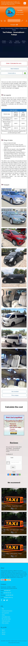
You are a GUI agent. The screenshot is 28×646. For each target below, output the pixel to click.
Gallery (3, 614)
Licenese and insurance (7, 610)
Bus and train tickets (6, 618)
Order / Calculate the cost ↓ (14, 63)
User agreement (5, 612)
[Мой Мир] (12, 474)
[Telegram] (16, 474)
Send (13, 467)
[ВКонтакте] (8, 474)
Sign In (3, 630)
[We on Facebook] (1, 600)
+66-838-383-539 (7, 592)
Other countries (5, 622)
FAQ (3, 608)
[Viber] (18, 474)
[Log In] (11, 459)
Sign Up (3, 632)
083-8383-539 (7, 590)
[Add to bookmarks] (16, 508)
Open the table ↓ (14, 110)
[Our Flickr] (12, 600)
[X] (14, 474)
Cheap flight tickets (6, 616)
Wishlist (3, 634)
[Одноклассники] (10, 474)
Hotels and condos (6, 621)
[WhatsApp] (20, 474)
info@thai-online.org (8, 597)
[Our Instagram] (10, 600)
